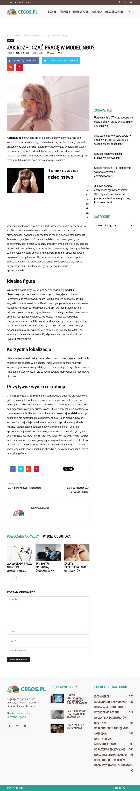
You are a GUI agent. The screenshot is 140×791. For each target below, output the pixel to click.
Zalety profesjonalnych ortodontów (75, 567)
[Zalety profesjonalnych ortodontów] (76, 552)
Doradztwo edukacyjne (109, 749)
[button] (129, 12)
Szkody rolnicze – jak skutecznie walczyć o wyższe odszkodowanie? (112, 172)
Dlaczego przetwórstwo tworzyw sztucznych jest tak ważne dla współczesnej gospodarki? (113, 140)
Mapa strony (119, 787)
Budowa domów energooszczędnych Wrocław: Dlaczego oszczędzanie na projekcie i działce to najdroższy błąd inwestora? (112, 194)
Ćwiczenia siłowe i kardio (110, 754)
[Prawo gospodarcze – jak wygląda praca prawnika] (57, 698)
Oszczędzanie (114, 11)
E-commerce (101, 696)
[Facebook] (119, 2)
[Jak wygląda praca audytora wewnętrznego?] (19, 552)
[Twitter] (130, 2)
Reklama (19, 2)
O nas (9, 2)
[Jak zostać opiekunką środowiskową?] (48, 552)
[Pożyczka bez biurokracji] (57, 728)
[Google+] (125, 2)
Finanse (65, 11)
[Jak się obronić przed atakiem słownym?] (57, 714)
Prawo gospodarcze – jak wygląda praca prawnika (77, 699)
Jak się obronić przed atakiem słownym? (76, 714)
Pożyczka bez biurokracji (75, 726)
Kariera (97, 11)
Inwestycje (80, 11)
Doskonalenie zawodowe (110, 701)
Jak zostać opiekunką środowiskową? (45, 567)
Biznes (52, 11)
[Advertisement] (70, 26)
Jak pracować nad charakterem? (77, 490)
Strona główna (14, 35)
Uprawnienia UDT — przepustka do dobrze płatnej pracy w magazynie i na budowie (113, 121)
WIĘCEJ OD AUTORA (57, 536)
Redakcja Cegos (21, 52)
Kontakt (29, 2)
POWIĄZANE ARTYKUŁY (23, 536)
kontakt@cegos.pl (16, 717)
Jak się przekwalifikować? (24, 488)
